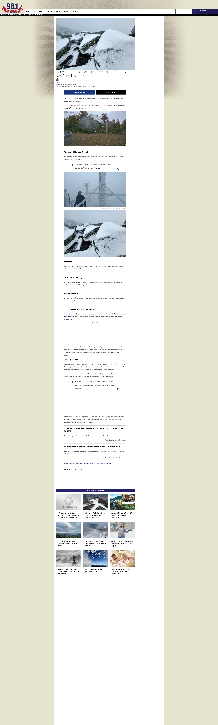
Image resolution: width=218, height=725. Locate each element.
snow (72, 463)
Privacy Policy (85, 604)
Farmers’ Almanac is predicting (123, 354)
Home (27, 11)
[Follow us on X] (186, 11)
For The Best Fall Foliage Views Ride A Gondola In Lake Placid (71, 544)
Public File (84, 592)
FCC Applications (86, 596)
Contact (84, 611)
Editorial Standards (87, 594)
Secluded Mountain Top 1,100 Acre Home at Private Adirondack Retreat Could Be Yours (142, 511)
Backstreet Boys (40, 15)
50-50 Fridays (11, 15)
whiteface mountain (80, 463)
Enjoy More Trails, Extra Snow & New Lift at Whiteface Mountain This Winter (108, 510)
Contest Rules (85, 602)
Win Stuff (65, 11)
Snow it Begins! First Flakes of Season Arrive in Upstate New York (90, 456)
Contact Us (74, 11)
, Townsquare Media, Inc (78, 618)
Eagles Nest (56, 11)
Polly (57, 96)
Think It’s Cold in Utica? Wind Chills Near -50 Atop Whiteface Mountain (107, 544)
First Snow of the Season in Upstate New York (107, 575)
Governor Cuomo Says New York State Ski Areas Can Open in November (72, 575)
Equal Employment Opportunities (91, 589)
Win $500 (30, 15)
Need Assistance (92, 592)
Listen (40, 11)
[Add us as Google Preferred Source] (178, 11)
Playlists (47, 11)
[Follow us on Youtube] (190, 11)
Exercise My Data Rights (88, 607)
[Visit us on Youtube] (116, 589)
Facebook (109, 185)
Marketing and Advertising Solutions (91, 590)
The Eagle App (22, 15)
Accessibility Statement (88, 605)
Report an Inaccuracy (87, 598)
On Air (33, 11)
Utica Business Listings (88, 613)
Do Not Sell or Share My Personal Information (94, 609)
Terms (83, 600)
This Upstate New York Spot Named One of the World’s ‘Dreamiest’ (143, 575)
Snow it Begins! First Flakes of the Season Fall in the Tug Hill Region (143, 544)
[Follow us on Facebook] (182, 11)
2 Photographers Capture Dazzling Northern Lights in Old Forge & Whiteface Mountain (72, 511)
